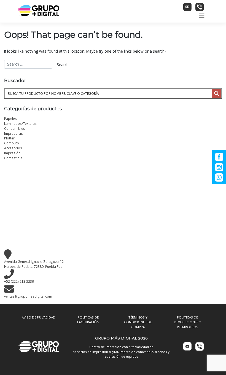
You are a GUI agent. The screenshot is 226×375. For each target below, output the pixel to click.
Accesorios (13, 148)
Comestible (13, 158)
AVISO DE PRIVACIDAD (38, 317)
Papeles (10, 118)
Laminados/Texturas (20, 123)
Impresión (12, 153)
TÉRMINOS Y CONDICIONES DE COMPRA (138, 322)
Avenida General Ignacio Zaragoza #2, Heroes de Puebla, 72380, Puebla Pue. (34, 264)
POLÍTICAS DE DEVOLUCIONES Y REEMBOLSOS (187, 322)
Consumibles (14, 128)
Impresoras (13, 133)
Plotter (9, 138)
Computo (11, 143)
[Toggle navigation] (201, 15)
